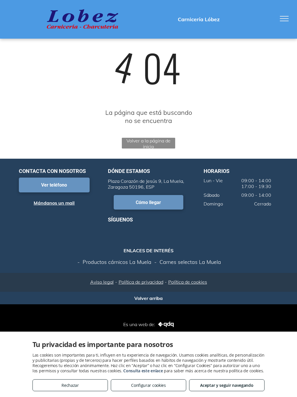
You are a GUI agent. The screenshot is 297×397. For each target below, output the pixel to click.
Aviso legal (102, 282)
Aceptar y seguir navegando (226, 385)
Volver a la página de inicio (148, 143)
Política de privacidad (141, 282)
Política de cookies (187, 282)
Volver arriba (148, 297)
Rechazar (70, 385)
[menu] (284, 18)
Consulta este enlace (143, 370)
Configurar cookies (148, 385)
